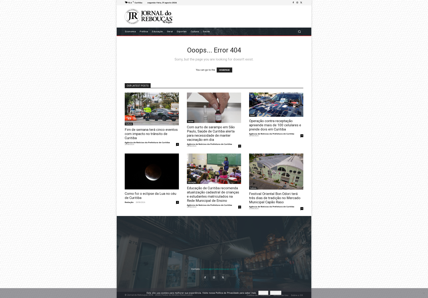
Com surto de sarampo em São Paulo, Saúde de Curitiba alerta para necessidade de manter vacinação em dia (211, 133)
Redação (129, 202)
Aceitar (263, 292)
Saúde (190, 121)
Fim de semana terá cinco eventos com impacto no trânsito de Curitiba (151, 134)
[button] (299, 31)
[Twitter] (301, 3)
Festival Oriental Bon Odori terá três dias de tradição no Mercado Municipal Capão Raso (274, 198)
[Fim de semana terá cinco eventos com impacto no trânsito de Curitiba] (152, 109)
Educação (192, 182)
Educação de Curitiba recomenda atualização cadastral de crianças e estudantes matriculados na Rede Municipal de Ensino (213, 194)
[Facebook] (293, 3)
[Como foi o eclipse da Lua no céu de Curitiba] (152, 171)
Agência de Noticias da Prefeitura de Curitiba (147, 142)
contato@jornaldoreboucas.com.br (219, 269)
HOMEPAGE (224, 70)
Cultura (129, 124)
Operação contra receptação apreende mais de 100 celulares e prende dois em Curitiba (275, 125)
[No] (423, 293)
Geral (252, 115)
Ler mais (275, 292)
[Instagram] (297, 3)
